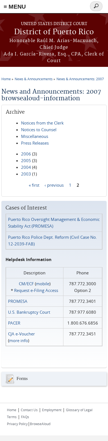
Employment (51, 410)
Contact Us (29, 410)
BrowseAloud (40, 423)
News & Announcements (34, 79)
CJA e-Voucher (21, 334)
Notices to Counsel (38, 129)
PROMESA (17, 301)
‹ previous (54, 184)
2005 (26, 160)
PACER (14, 323)
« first (34, 184)
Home (6, 79)
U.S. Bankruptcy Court (29, 312)
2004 (26, 167)
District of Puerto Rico (54, 32)
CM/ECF (26, 283)
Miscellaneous (34, 136)
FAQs (25, 417)
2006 (26, 154)
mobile (42, 283)
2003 (26, 174)
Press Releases (35, 143)
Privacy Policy (17, 423)
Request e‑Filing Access (36, 290)
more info (18, 340)
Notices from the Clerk (42, 123)
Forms (22, 378)
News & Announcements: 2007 (80, 79)
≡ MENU (15, 6)
